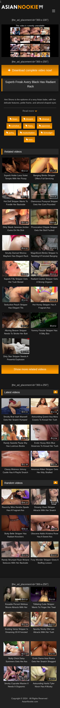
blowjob (29, 119)
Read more (29, 111)
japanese (46, 126)
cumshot (15, 126)
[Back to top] (51, 700)
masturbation (29, 132)
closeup (45, 119)
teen (31, 139)
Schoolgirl (47, 132)
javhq (11, 132)
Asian (14, 119)
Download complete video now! (31, 70)
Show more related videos (30, 369)
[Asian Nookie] (24, 7)
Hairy (30, 126)
